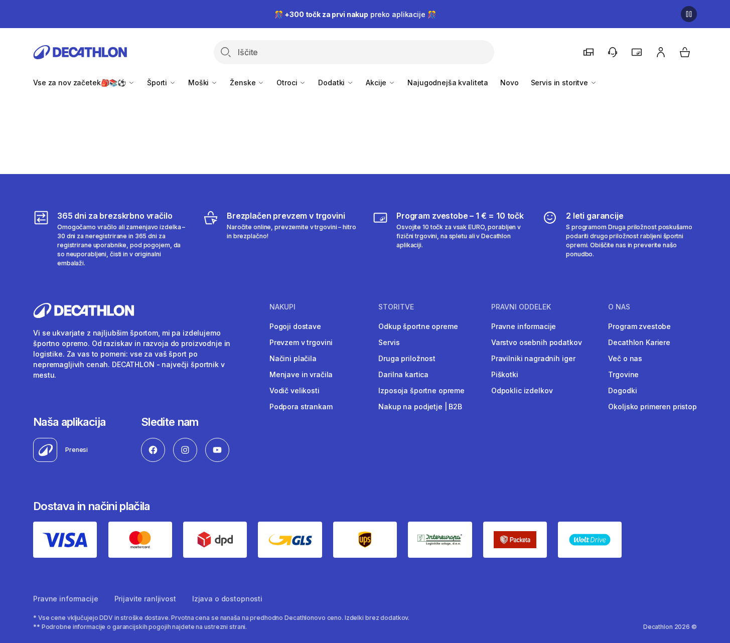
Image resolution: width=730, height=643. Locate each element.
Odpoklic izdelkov (522, 390)
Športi (158, 82)
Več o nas (625, 358)
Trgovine (623, 374)
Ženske (243, 82)
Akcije (377, 82)
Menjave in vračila (301, 374)
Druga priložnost (406, 358)
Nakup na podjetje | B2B (420, 406)
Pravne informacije (523, 326)
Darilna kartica (403, 374)
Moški (199, 82)
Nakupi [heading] (282, 307)
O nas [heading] (619, 307)
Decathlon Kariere (639, 342)
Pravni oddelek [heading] (521, 307)
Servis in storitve (560, 82)
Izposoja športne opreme (421, 390)
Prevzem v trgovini (301, 342)
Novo (509, 82)
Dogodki (622, 390)
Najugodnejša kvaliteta (447, 82)
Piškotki (504, 374)
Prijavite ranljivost (145, 598)
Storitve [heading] (396, 307)
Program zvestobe (639, 326)
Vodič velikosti (294, 390)
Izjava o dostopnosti (227, 598)
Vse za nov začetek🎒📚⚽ (80, 82)
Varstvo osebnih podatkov (536, 342)
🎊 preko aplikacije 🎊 (355, 14)
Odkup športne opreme (418, 326)
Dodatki (332, 82)
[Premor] (689, 14)
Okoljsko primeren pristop (652, 406)
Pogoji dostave (295, 326)
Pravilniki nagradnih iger (533, 358)
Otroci (287, 82)
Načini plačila (293, 358)
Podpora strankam (301, 406)
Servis (388, 342)
